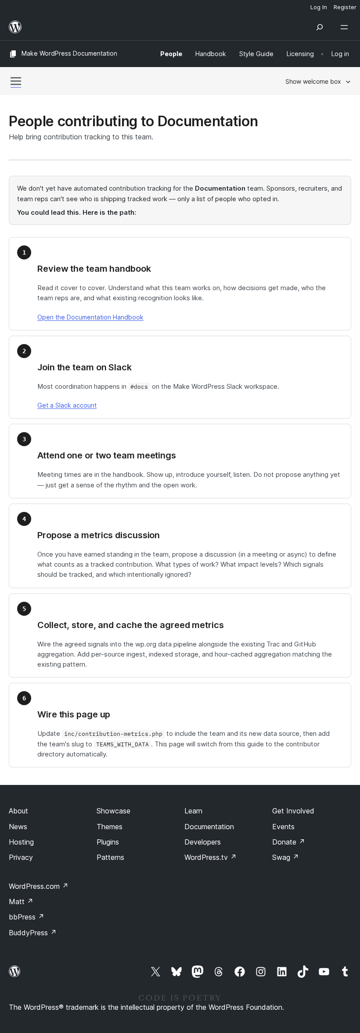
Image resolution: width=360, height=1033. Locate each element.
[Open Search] (319, 27)
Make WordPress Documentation (69, 53)
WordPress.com (38, 886)
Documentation (209, 826)
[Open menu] (346, 27)
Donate (288, 842)
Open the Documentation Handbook (90, 317)
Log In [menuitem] (318, 7)
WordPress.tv (210, 857)
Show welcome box (313, 81)
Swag (285, 857)
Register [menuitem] (345, 7)
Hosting (21, 842)
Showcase (113, 810)
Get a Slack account (67, 405)
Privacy (21, 857)
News (18, 826)
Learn (193, 810)
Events (283, 826)
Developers (202, 842)
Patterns (110, 857)
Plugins (108, 842)
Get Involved (293, 810)
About (18, 810)
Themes (109, 826)
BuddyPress (33, 932)
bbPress (26, 916)
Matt (21, 901)
